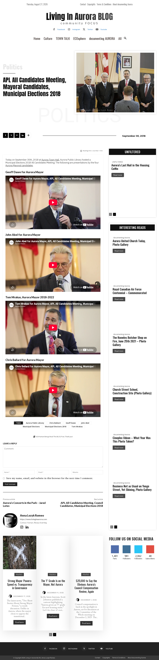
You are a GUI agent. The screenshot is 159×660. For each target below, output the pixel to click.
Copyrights (106, 658)
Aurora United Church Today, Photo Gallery (129, 243)
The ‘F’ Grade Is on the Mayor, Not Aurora (53, 582)
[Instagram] (69, 29)
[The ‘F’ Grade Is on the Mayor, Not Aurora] (53, 552)
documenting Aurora (121, 237)
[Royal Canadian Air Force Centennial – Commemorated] (132, 315)
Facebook (61, 29)
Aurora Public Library (35, 423)
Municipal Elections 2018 (55, 426)
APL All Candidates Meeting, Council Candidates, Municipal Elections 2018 (81, 504)
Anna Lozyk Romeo (32, 515)
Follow (131, 546)
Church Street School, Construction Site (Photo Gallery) (132, 391)
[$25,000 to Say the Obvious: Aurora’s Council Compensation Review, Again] (86, 552)
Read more (19, 622)
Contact (97, 658)
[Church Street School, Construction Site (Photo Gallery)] (132, 415)
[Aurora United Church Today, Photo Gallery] (132, 266)
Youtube (103, 29)
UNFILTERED (117, 162)
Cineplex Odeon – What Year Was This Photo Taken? (132, 439)
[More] (28, 135)
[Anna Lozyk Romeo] (10, 521)
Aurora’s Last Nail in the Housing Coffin (130, 167)
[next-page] (54, 634)
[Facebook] (54, 29)
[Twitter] (84, 29)
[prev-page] (50, 634)
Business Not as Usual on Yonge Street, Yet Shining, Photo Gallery (132, 488)
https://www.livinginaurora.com (33, 519)
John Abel (85, 423)
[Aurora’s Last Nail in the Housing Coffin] (132, 195)
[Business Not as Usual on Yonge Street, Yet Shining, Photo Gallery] (132, 512)
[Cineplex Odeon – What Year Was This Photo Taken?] (132, 463)
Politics (12, 66)
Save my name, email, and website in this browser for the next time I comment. (49, 478)
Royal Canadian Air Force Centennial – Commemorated (130, 291)
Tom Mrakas (77, 426)
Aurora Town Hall (50, 159)
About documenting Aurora (137, 658)
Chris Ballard (54, 423)
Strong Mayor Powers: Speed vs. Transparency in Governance (19, 584)
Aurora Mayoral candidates (19, 165)
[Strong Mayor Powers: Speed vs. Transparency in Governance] (19, 552)
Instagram (76, 29)
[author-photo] (11, 596)
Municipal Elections (31, 426)
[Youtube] (97, 29)
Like (114, 546)
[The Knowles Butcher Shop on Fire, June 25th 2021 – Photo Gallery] (132, 367)
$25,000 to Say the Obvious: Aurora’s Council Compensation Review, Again (86, 586)
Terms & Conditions (118, 658)
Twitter (90, 29)
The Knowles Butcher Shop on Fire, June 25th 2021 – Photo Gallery (130, 341)
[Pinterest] (16, 135)
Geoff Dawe (71, 423)
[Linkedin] (22, 135)
